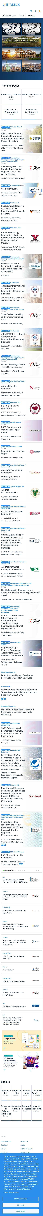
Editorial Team (26, 1149)
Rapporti (4, 1153)
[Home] (13, 4)
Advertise (24, 1141)
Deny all (20, 1205)
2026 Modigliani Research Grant (14, 981)
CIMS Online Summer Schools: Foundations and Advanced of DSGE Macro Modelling (15, 926)
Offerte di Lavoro (9, 15)
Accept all (20, 1211)
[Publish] (35, 11)
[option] (22, 879)
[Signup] (40, 11)
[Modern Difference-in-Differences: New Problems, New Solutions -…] (34, 879)
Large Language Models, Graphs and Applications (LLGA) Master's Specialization (14, 942)
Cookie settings (20, 1199)
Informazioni (6, 1141)
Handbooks (25, 1153)
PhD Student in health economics (14, 1006)
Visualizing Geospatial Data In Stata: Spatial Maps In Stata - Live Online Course (15, 897)
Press (3, 1149)
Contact (4, 1145)
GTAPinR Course (8, 970)
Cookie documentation (11, 1192)
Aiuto (23, 1145)
